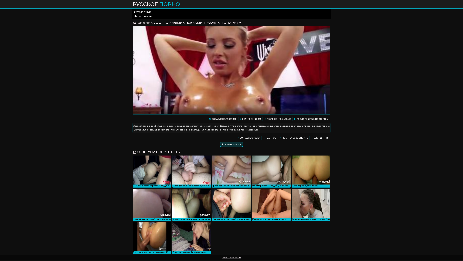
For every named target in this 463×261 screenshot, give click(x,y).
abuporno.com (143, 16)
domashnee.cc (142, 11)
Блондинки (320, 138)
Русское (156, 4)
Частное (270, 138)
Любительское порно (294, 138)
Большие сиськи (249, 138)
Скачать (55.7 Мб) (232, 144)
